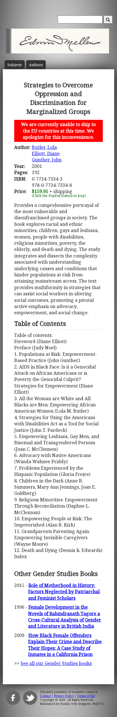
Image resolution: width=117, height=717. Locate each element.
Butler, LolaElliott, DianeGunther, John (47, 153)
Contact (45, 696)
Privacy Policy (64, 696)
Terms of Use (86, 696)
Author (36, 65)
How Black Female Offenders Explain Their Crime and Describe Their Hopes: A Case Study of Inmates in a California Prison (65, 644)
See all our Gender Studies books (56, 663)
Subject (14, 65)
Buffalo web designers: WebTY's (82, 704)
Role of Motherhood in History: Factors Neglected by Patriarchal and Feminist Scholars (64, 591)
